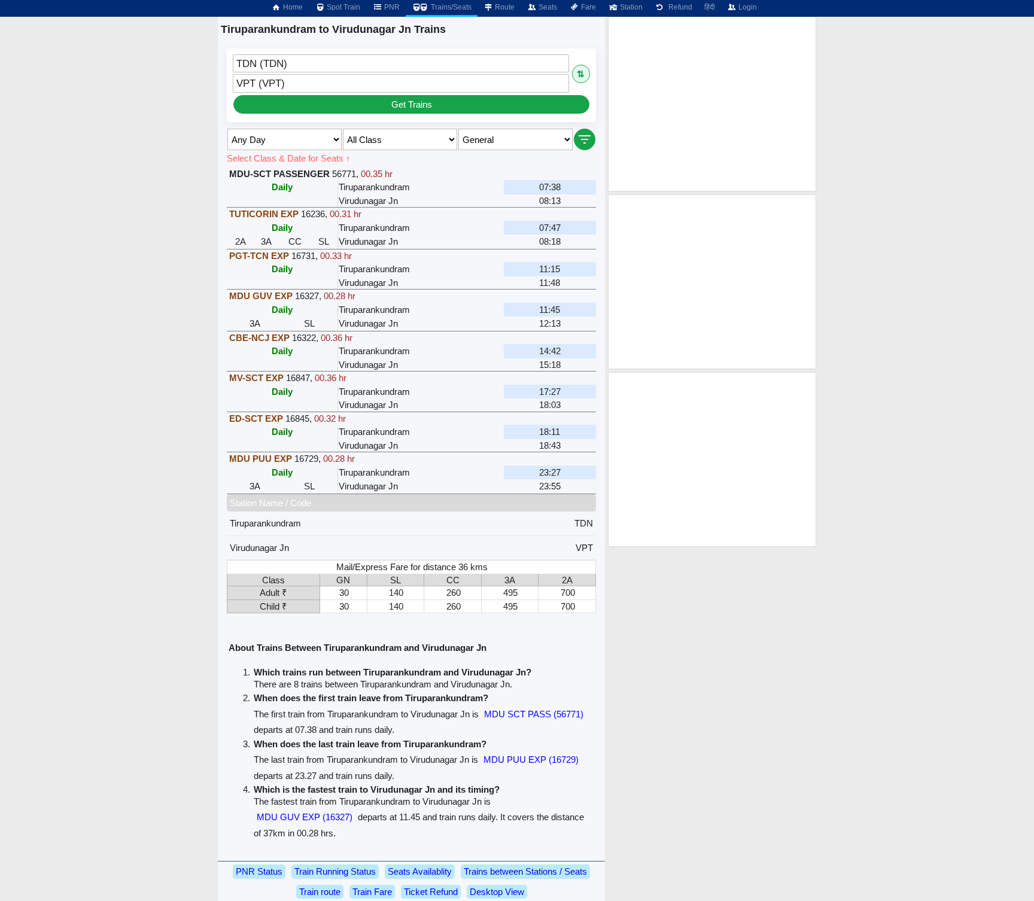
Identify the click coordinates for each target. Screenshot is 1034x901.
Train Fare (372, 892)
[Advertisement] (712, 104)
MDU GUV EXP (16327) (304, 817)
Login (747, 7)
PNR (391, 7)
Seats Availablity (420, 871)
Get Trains (411, 104)
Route (504, 7)
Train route (319, 892)
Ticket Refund (431, 892)
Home (292, 7)
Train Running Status (335, 871)
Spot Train (342, 7)
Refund (678, 7)
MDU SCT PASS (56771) (533, 714)
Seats (547, 7)
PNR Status (259, 871)
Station (630, 7)
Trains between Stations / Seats (525, 871)
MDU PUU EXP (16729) (531, 759)
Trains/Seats (450, 7)
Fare (587, 7)
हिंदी (709, 7)
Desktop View (497, 892)
